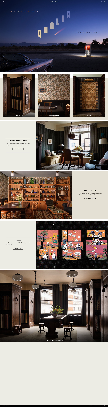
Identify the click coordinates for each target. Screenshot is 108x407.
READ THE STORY (18, 148)
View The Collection (90, 198)
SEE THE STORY (18, 248)
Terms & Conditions (6, 405)
